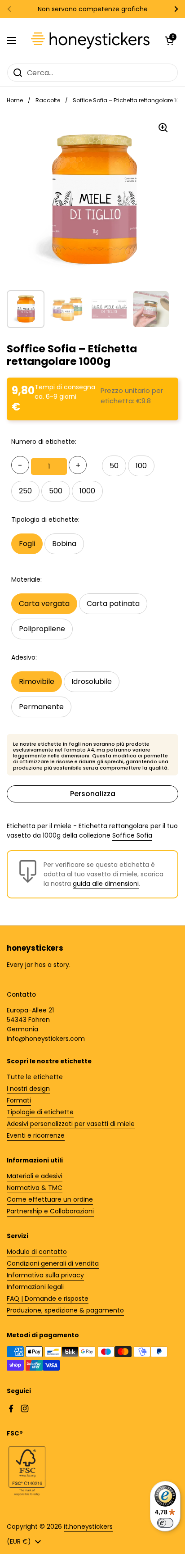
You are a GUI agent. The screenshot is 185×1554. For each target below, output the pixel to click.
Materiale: (26, 579)
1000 (87, 491)
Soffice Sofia (132, 835)
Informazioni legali (35, 1286)
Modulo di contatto (37, 1251)
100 (141, 465)
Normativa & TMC (34, 1187)
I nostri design (28, 1088)
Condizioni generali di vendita (53, 1263)
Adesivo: (24, 657)
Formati (19, 1100)
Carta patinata (113, 603)
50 (114, 465)
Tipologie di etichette (40, 1112)
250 (25, 491)
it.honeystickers (88, 1526)
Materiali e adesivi (34, 1175)
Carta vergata (44, 603)
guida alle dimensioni (106, 883)
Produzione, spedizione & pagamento (65, 1310)
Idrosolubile (91, 681)
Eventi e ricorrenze (36, 1135)
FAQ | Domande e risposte (47, 1298)
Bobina (64, 543)
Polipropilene (42, 629)
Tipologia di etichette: (45, 519)
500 (55, 491)
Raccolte (47, 100)
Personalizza (92, 793)
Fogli (27, 543)
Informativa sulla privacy (45, 1275)
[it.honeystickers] (90, 41)
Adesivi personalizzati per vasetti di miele (71, 1123)
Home (15, 100)
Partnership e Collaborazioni (50, 1211)
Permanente (41, 707)
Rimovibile (36, 681)
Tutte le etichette (35, 1076)
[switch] (165, 1523)
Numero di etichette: (43, 441)
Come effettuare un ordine (50, 1199)
